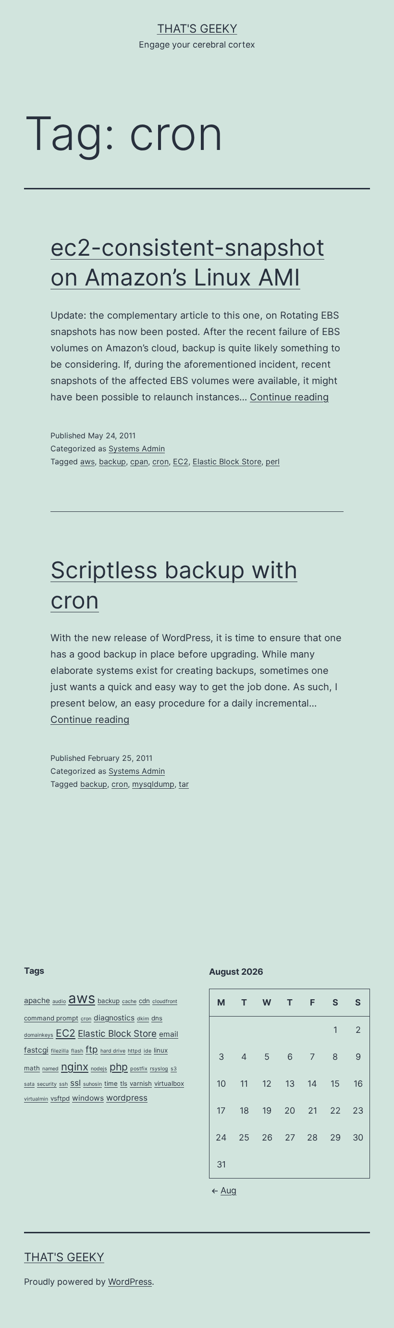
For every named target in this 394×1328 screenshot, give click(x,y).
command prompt (51, 1018)
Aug (228, 1190)
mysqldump (153, 784)
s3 (174, 1069)
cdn (144, 1001)
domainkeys (38, 1035)
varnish (141, 1083)
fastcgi (36, 1050)
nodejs (99, 1069)
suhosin (92, 1084)
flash (77, 1051)
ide (147, 1051)
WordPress (130, 1282)
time (111, 1083)
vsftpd (60, 1098)
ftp (92, 1049)
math (32, 1068)
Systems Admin (137, 448)
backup (112, 461)
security (47, 1084)
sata (29, 1084)
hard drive (112, 1051)
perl (273, 461)
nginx (74, 1066)
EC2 (180, 461)
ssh (63, 1084)
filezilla (60, 1051)
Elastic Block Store (227, 461)
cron (160, 461)
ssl (75, 1083)
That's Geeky (197, 29)
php (119, 1067)
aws (87, 461)
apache (37, 1000)
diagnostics (114, 1017)
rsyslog (159, 1069)
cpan (139, 461)
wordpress (127, 1097)
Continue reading (289, 397)
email (168, 1034)
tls (123, 1083)
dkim (143, 1019)
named (50, 1069)
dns (156, 1018)
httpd (134, 1051)
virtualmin (36, 1099)
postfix (139, 1069)
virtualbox (169, 1083)
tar (184, 784)
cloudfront (164, 1001)
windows (88, 1098)
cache (129, 1001)
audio (59, 1001)
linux (161, 1050)
